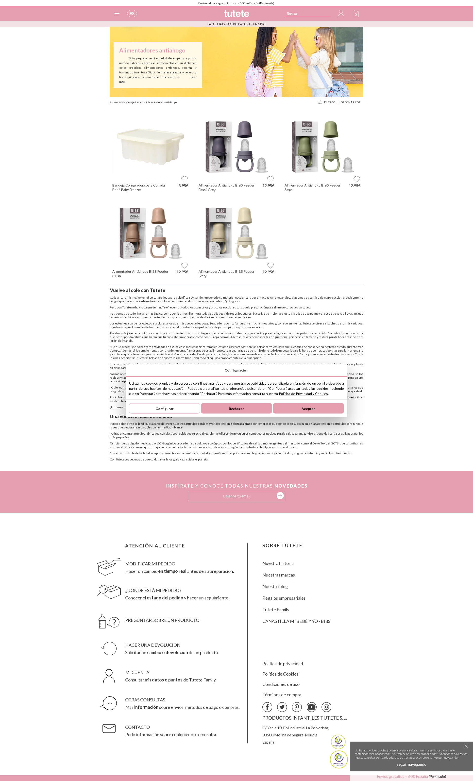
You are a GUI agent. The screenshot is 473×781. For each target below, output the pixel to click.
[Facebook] (267, 707)
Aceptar (308, 408)
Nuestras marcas (278, 574)
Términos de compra (281, 694)
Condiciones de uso (281, 684)
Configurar (164, 408)
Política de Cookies (280, 674)
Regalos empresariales (284, 598)
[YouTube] (312, 707)
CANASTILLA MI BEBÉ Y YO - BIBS (296, 621)
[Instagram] (326, 707)
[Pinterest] (297, 707)
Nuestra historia (278, 563)
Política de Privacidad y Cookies (303, 393)
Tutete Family (275, 609)
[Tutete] (236, 15)
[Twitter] (282, 707)
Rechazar (236, 408)
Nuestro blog (275, 586)
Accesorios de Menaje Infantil (126, 102)
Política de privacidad (282, 663)
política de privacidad (388, 757)
